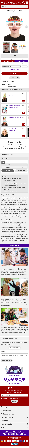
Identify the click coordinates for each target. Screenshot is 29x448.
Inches (8, 170)
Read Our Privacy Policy (14, 404)
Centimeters (21, 170)
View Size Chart (14, 69)
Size (2, 64)
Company (4, 421)
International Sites (7, 424)
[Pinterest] (12, 379)
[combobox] (13, 6)
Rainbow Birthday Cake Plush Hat (14, 94)
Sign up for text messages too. (11, 398)
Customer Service (7, 417)
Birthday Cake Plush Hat (15, 117)
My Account (7, 410)
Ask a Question (14, 348)
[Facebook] (5, 379)
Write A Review (7, 360)
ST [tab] (3, 162)
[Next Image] (26, 26)
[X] (9, 379)
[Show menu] (2, 2)
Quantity (24, 64)
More (2, 427)
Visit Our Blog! (15, 383)
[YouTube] (20, 379)
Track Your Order (8, 414)
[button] (27, 2)
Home (5, 407)
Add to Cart (14, 73)
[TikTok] (23, 379)
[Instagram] (16, 379)
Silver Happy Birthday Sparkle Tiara (14, 129)
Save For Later (14, 78)
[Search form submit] (26, 6)
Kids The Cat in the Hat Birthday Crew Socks (14, 106)
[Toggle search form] (23, 2)
